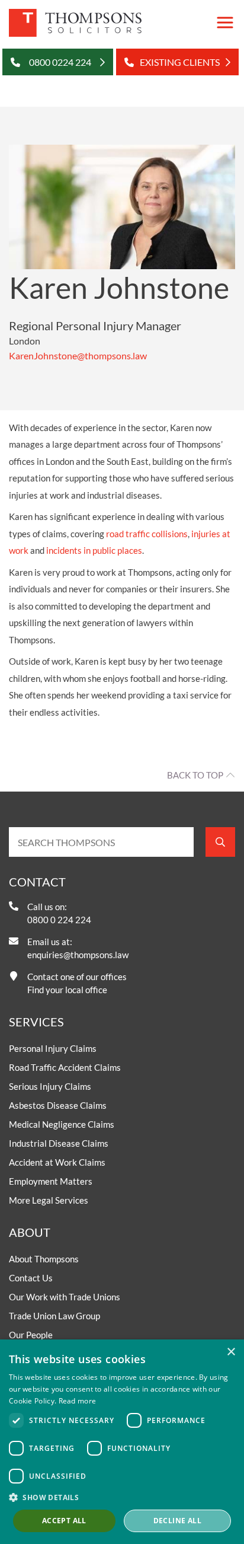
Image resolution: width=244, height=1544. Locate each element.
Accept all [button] (64, 1521)
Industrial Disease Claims (58, 1143)
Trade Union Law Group (54, 1315)
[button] (122, 1497)
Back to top (195, 775)
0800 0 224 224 (59, 919)
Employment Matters (50, 1181)
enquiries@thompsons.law (78, 954)
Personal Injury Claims (53, 1048)
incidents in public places (94, 550)
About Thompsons (44, 1258)
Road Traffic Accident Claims (65, 1067)
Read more (78, 1401)
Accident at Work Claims (57, 1162)
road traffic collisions (147, 533)
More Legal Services (48, 1200)
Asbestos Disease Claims (58, 1105)
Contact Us (31, 1277)
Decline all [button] (177, 1521)
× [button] (230, 1352)
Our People (31, 1334)
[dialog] (122, 1441)
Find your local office (67, 989)
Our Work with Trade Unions (64, 1296)
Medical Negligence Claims (61, 1124)
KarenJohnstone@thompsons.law (78, 355)
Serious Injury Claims (50, 1086)
